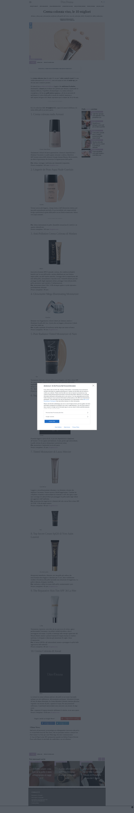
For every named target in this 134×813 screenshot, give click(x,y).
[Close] (93, 386)
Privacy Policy (75, 427)
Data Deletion (58, 427)
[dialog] (67, 406)
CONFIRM (52, 421)
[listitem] (67, 412)
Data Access (67, 427)
